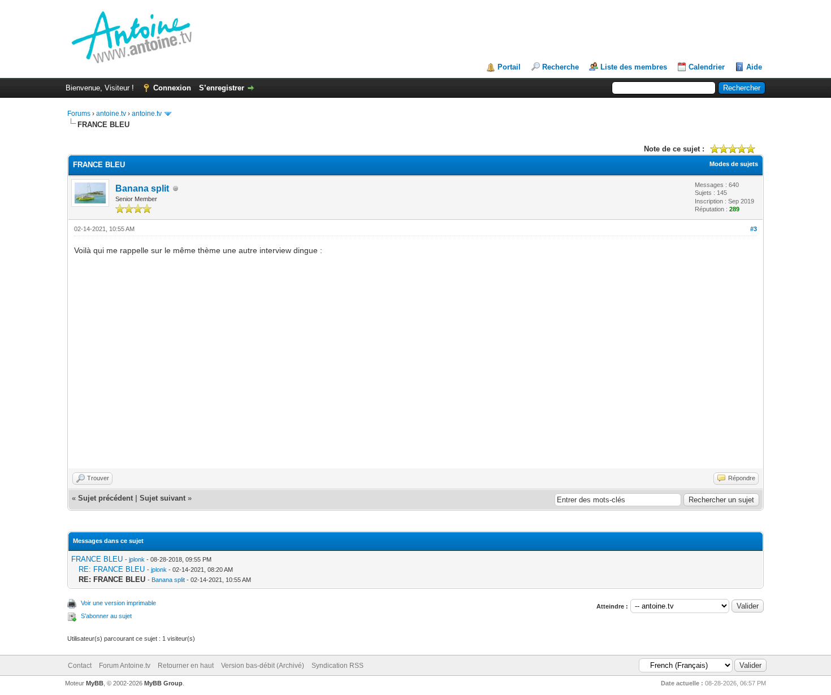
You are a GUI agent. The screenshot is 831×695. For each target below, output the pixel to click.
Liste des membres (633, 67)
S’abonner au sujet (106, 616)
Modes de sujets (733, 163)
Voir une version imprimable (118, 603)
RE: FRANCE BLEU (112, 569)
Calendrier (707, 67)
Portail (509, 67)
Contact (80, 666)
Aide (754, 67)
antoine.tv (111, 114)
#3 (753, 228)
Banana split (142, 188)
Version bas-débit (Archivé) (262, 666)
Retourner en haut (186, 666)
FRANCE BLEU (97, 559)
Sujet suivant (162, 498)
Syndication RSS (337, 666)
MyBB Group (163, 683)
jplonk (137, 559)
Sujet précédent (105, 498)
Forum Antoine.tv (124, 666)
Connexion (172, 88)
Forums (78, 114)
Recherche (560, 67)
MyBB (94, 683)
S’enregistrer (221, 88)
